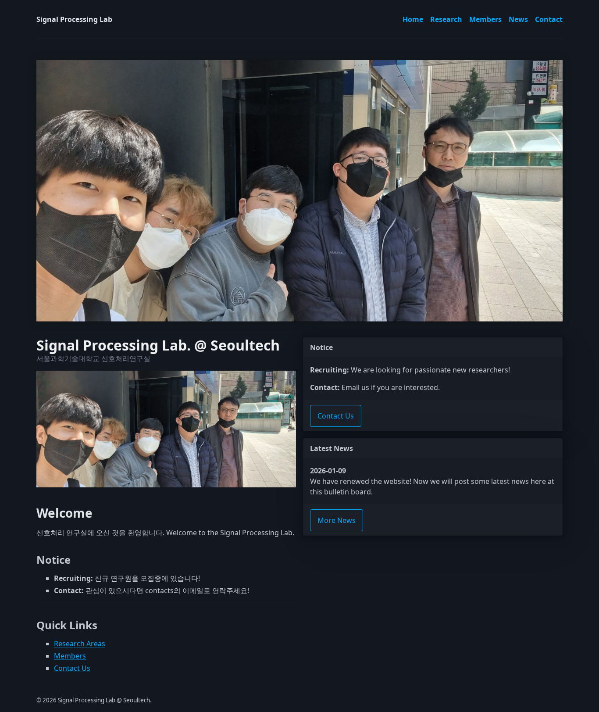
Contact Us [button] (335, 416)
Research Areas (79, 643)
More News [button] (336, 520)
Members (485, 19)
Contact (549, 19)
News (518, 19)
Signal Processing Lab (74, 19)
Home (413, 19)
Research (446, 19)
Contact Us (72, 668)
